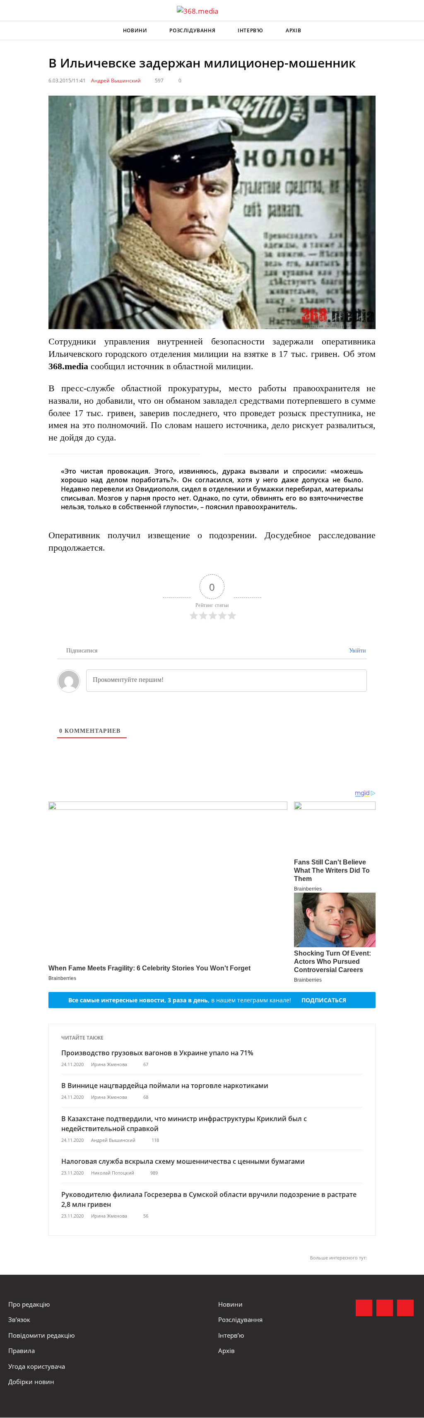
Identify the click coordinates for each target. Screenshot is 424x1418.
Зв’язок (19, 1319)
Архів (293, 30)
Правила (21, 1350)
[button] (410, 30)
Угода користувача (36, 1366)
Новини (135, 30)
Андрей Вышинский (116, 80)
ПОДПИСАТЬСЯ (323, 1000)
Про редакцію (29, 1304)
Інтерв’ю (250, 30)
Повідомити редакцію (41, 1335)
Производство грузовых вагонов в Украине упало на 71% (157, 1052)
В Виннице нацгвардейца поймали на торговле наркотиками (164, 1085)
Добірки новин (31, 1381)
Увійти (356, 651)
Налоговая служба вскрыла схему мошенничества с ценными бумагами (183, 1161)
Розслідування (192, 30)
